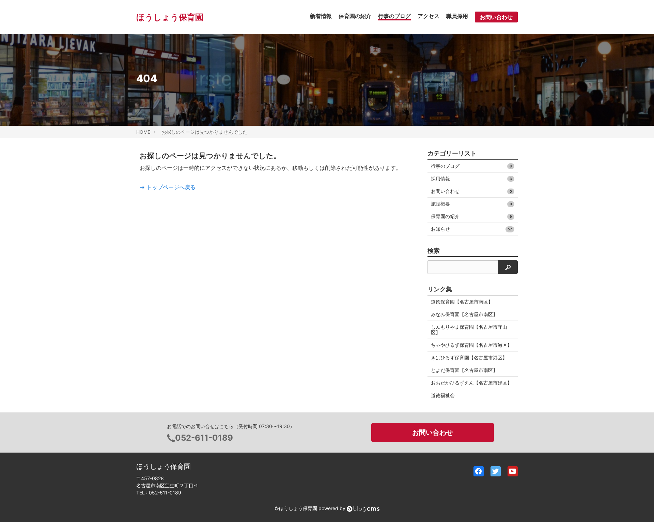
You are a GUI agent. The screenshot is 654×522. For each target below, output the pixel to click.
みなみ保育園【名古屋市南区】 (464, 314)
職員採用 (457, 16)
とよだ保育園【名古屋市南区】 (464, 370)
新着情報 (321, 16)
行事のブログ (394, 16)
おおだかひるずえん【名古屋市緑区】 (471, 383)
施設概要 (471, 204)
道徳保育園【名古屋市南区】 (462, 302)
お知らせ (471, 229)
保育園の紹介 (355, 16)
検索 (433, 250)
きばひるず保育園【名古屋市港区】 (469, 357)
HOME (143, 132)
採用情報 (471, 178)
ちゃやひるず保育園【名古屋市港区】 (471, 345)
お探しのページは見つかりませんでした (204, 132)
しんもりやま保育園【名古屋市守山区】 (469, 329)
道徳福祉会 (443, 395)
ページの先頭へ (639, 507)
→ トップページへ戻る (168, 187)
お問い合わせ (496, 17)
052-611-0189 (204, 438)
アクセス (428, 16)
